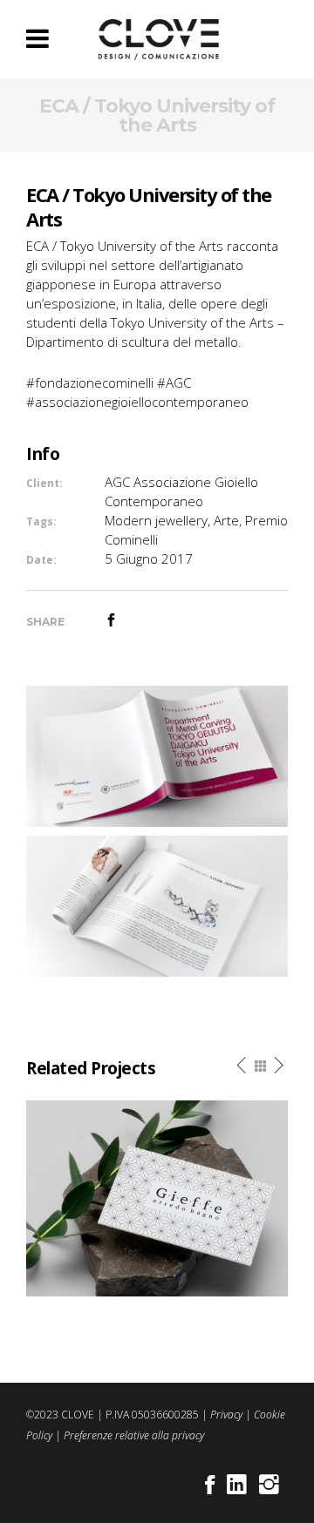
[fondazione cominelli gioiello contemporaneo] (157, 904)
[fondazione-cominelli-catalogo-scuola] (157, 754)
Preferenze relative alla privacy (134, 1435)
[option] (157, 1198)
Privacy (226, 1414)
